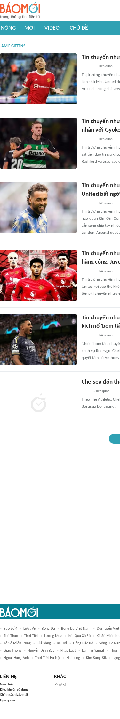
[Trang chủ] (20, 10)
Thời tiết (31, 636)
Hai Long (73, 658)
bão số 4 (10, 629)
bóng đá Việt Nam (76, 629)
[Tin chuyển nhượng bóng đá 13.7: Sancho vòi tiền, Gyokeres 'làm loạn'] (38, 78)
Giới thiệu (7, 684)
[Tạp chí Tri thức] (86, 391)
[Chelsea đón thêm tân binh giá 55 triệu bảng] (38, 403)
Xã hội (62, 643)
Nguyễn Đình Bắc (41, 651)
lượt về (29, 629)
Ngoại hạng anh (16, 658)
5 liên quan (105, 66)
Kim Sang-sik (96, 658)
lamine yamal (93, 651)
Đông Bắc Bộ (83, 643)
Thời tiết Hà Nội (47, 658)
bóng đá (48, 629)
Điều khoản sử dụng (14, 690)
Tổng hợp (60, 684)
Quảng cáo (7, 700)
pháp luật (68, 651)
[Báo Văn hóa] (87, 67)
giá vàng (44, 643)
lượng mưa (53, 636)
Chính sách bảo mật (14, 695)
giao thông (12, 651)
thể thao (11, 636)
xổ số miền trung (17, 643)
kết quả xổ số (79, 636)
